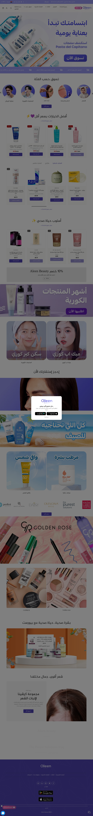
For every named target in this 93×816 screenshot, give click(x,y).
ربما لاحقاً (46, 417)
